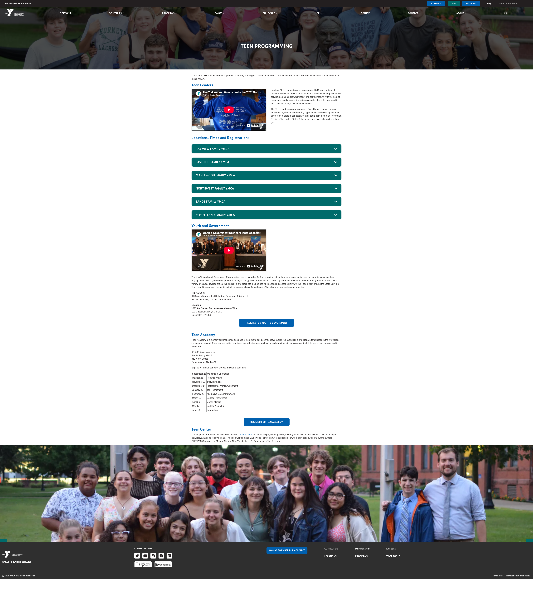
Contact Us (331, 548)
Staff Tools (393, 556)
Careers (391, 548)
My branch (436, 3)
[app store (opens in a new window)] (143, 564)
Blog (489, 3)
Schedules (115, 13)
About (460, 13)
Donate (365, 13)
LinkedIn (169, 556)
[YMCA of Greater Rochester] (15, 12)
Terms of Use (499, 575)
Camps (219, 13)
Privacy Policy (512, 575)
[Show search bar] (506, 13)
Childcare (269, 13)
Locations (65, 13)
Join (318, 13)
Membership (362, 548)
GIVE (454, 3)
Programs (471, 3)
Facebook (161, 556)
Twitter (137, 556)
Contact (413, 13)
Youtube (145, 556)
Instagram (153, 556)
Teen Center (246, 434)
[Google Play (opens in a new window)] (163, 564)
